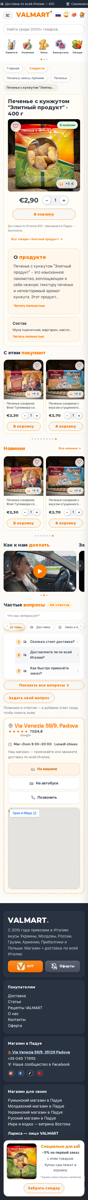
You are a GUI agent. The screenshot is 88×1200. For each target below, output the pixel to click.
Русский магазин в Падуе (32, 1118)
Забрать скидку (44, 1188)
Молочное (77, 52)
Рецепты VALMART (25, 1007)
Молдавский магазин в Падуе (36, 1106)
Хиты (27, 52)
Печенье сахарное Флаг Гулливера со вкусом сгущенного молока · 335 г (21, 406)
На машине (47, 769)
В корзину (44, 214)
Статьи (14, 1001)
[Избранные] (74, 15)
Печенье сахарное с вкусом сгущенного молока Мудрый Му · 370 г (64, 406)
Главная (13, 68)
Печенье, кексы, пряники (25, 78)
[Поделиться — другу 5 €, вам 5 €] (66, 183)
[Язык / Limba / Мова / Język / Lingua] (58, 14)
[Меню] (8, 15)
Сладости (36, 68)
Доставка (43, 627)
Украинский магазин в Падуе (35, 1112)
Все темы (14, 627)
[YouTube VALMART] (40, 1073)
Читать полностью (29, 306)
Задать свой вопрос (29, 698)
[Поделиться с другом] (33, 394)
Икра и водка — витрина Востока (39, 1124)
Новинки (12, 52)
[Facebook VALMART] (21, 1073)
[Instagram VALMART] (11, 1073)
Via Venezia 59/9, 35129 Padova (39, 1052)
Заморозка (44, 52)
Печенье (60, 78)
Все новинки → (70, 448)
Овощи (61, 52)
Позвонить (47, 797)
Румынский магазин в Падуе (35, 1100)
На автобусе (47, 783)
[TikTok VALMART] (30, 1073)
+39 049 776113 (21, 1058)
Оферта (15, 1025)
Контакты (17, 1019)
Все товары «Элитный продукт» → (37, 239)
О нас (13, 1013)
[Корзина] (82, 15)
